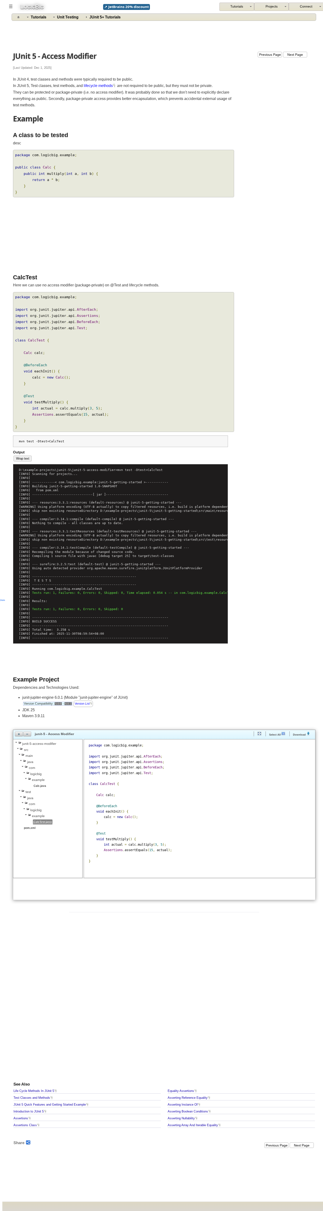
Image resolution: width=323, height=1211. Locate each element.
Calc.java (40, 786)
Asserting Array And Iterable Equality (193, 1125)
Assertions (20, 1118)
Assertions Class (25, 1125)
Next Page (295, 54)
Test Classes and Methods (31, 1097)
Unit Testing (68, 17)
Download (299, 734)
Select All (275, 734)
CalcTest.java (43, 822)
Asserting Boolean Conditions (188, 1111)
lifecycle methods (98, 86)
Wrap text (22, 458)
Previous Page (270, 54)
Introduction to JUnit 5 (28, 1111)
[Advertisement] (164, 35)
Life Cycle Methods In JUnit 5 (33, 1091)
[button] (19, 734)
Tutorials (38, 17)
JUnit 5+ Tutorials (105, 17)
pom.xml (29, 828)
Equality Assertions (181, 1091)
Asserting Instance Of (183, 1104)
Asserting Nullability (181, 1118)
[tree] (47, 785)
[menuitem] (271, 7)
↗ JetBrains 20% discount (126, 6)
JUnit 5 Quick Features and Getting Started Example (49, 1104)
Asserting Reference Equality (188, 1097)
